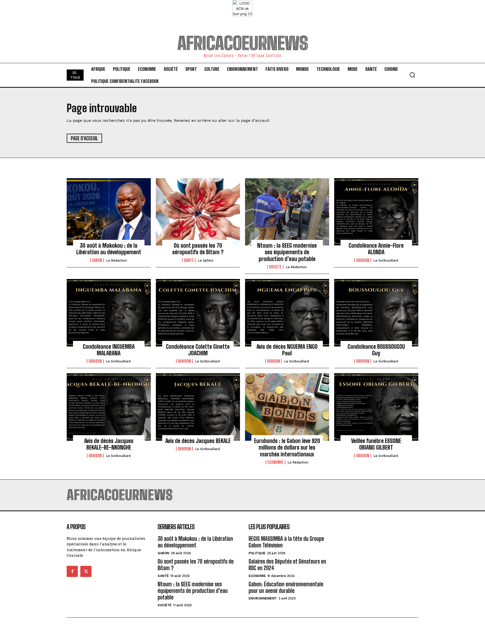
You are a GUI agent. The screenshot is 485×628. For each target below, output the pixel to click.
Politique (257, 553)
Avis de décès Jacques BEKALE (198, 440)
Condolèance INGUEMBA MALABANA (109, 350)
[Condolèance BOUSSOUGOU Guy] (376, 312)
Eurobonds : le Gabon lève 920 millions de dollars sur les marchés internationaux (287, 447)
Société (275, 267)
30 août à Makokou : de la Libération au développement (108, 248)
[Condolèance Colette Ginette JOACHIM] (198, 312)
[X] (85, 571)
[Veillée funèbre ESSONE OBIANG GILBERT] (376, 406)
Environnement (263, 598)
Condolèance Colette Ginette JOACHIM (198, 350)
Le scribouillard (385, 260)
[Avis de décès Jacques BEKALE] (198, 406)
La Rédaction (116, 260)
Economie (275, 462)
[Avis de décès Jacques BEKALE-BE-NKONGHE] (109, 406)
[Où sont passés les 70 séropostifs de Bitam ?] (198, 211)
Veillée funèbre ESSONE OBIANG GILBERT (376, 444)
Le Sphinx (205, 260)
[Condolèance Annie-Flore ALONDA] (376, 211)
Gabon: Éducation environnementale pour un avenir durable (286, 587)
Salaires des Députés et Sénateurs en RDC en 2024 (287, 564)
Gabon (97, 260)
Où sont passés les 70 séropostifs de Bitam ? (198, 248)
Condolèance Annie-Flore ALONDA (376, 248)
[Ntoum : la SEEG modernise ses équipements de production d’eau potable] (287, 211)
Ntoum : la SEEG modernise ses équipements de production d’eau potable (287, 252)
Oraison (362, 260)
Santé (189, 260)
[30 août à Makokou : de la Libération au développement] (109, 211)
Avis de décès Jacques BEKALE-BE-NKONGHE (108, 444)
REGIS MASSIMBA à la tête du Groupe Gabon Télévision (286, 542)
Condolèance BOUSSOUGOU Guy (376, 350)
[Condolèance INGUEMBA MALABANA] (109, 312)
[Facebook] (72, 571)
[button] (412, 75)
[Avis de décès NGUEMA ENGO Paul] (287, 312)
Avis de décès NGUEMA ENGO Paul (287, 350)
